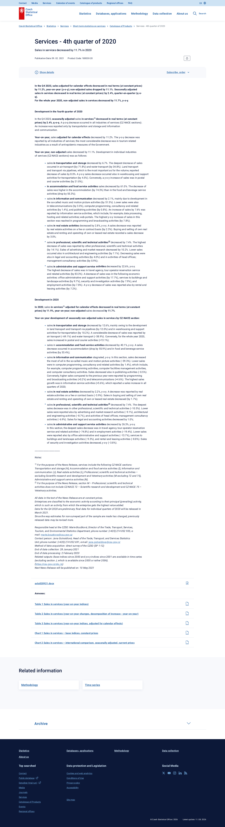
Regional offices (115, 3)
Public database (27, 778)
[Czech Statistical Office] (28, 13)
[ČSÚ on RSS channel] (185, 773)
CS (200, 3)
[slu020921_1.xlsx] (187, 604)
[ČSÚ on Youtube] (169, 773)
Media (35, 3)
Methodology (139, 13)
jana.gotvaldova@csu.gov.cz (104, 542)
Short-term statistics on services (89, 26)
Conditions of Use (75, 778)
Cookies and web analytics (79, 773)
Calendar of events (65, 3)
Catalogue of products (91, 3)
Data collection (162, 13)
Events (22, 806)
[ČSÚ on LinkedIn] (180, 773)
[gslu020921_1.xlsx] (187, 633)
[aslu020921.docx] (187, 583)
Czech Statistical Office (30, 26)
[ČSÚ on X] (163, 773)
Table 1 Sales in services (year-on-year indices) (62, 604)
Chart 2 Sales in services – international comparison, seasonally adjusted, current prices (85, 642)
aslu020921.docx (44, 583)
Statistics (85, 13)
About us (182, 13)
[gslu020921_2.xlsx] (187, 642)
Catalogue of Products (121, 26)
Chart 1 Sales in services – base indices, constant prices (66, 633)
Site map (71, 799)
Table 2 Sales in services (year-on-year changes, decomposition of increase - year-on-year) (87, 613)
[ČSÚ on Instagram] (174, 773)
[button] (41, 766)
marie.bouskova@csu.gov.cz (56, 534)
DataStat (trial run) (28, 783)
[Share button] (187, 58)
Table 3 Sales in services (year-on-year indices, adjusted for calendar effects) (79, 623)
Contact (23, 3)
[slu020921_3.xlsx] (187, 623)
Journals (23, 792)
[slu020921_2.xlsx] (187, 613)
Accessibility (73, 787)
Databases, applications (111, 13)
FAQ (130, 3)
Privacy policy (73, 783)
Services (47, 3)
